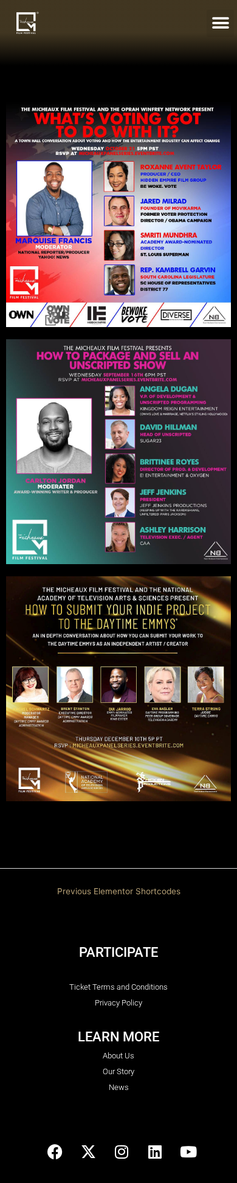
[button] (220, 23)
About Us (118, 1055)
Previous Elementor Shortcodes (118, 891)
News (119, 1087)
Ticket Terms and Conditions (118, 987)
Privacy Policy (118, 1002)
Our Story (118, 1071)
